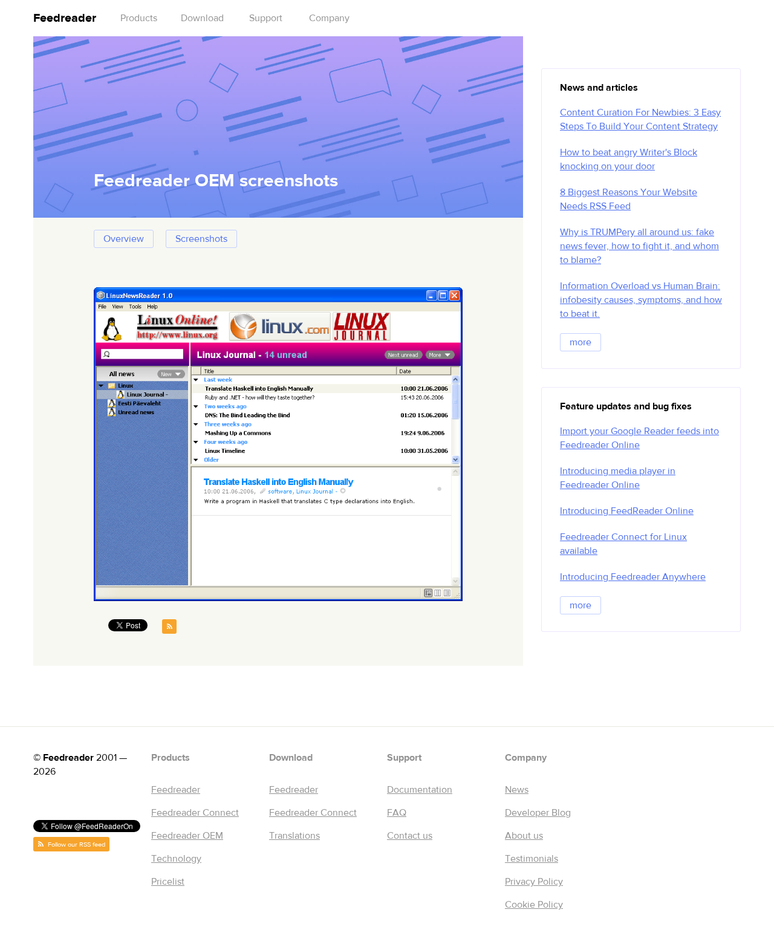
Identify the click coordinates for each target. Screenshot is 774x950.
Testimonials (531, 859)
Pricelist (167, 882)
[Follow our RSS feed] (169, 626)
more (580, 342)
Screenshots (201, 239)
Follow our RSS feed (75, 844)
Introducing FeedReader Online (627, 511)
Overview (123, 239)
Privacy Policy (534, 882)
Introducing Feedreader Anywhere (633, 577)
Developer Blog (538, 813)
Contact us (409, 836)
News (516, 790)
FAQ (396, 813)
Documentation (419, 790)
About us (524, 836)
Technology (176, 859)
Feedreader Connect (195, 813)
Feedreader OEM (187, 836)
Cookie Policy (534, 905)
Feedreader (64, 17)
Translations (294, 836)
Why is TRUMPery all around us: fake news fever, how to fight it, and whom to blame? (639, 246)
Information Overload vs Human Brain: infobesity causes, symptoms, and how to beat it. (641, 300)
